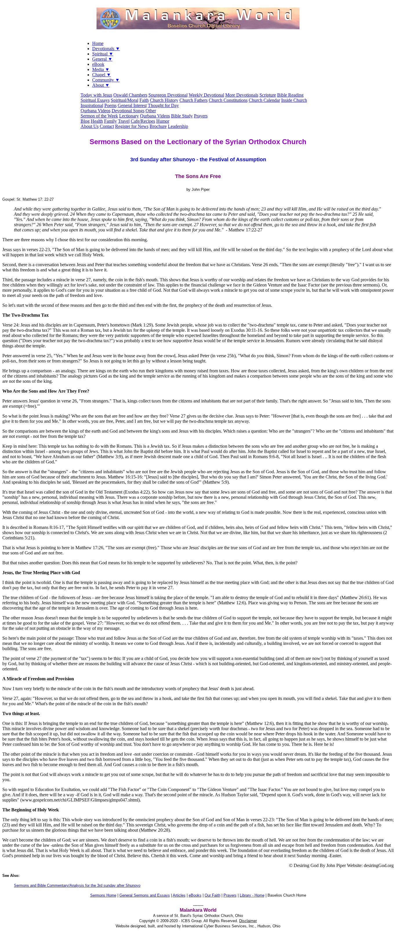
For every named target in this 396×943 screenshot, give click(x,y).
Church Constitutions (228, 100)
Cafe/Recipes (143, 121)
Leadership (178, 126)
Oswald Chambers (130, 95)
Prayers (201, 115)
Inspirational (92, 105)
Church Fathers (193, 100)
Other (151, 110)
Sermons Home (103, 895)
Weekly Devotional (206, 95)
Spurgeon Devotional (168, 95)
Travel (124, 121)
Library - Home (252, 895)
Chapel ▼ (101, 74)
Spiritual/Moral (124, 100)
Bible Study (182, 115)
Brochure (158, 126)
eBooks (195, 895)
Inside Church (294, 100)
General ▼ (102, 59)
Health (97, 121)
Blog (85, 121)
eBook (98, 64)
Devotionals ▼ (106, 48)
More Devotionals (241, 95)
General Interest (132, 105)
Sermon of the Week (99, 115)
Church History (164, 100)
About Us (90, 126)
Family (110, 121)
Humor (162, 121)
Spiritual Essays (95, 100)
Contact (107, 126)
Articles (179, 895)
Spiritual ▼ (102, 53)
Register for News (131, 126)
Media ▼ (101, 69)
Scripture (267, 95)
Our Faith (212, 895)
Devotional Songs (128, 110)
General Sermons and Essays (144, 895)
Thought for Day (163, 105)
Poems (110, 105)
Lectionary (129, 115)
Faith (144, 100)
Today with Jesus (96, 95)
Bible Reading (290, 95)
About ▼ (101, 85)
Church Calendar (264, 100)
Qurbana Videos (95, 110)
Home (97, 43)
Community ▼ (106, 79)
